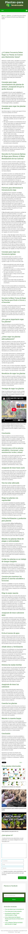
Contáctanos (11, 932)
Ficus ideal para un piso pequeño (13, 911)
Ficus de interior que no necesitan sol (14, 909)
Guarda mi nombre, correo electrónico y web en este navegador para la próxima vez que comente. (14, 873)
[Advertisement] (14, 36)
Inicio (4, 15)
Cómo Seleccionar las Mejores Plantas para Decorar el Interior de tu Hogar (14, 919)
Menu (2, 10)
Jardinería (8, 15)
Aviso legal (17, 932)
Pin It (21, 762)
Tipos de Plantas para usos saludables (9, 930)
